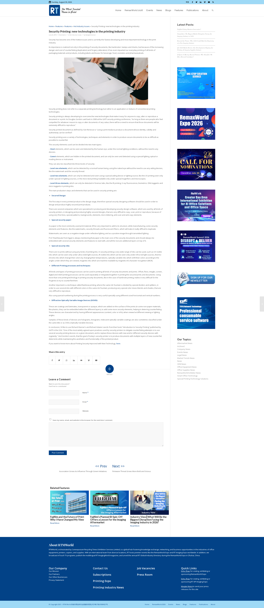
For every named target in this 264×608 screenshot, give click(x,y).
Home (51, 26)
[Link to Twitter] (197, 2)
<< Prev (101, 466)
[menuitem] (118, 10)
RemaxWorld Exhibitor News (189, 373)
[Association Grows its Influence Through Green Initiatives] (2, 304)
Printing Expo (102, 581)
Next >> (118, 466)
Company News (183, 349)
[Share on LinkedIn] (74, 360)
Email (85, 402)
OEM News (181, 364)
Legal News (182, 355)
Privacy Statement (56, 580)
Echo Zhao (185, 571)
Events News (182, 352)
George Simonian (91, 35)
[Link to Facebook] (192, 2)
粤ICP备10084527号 (101, 604)
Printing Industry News (108, 587)
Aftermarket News (184, 343)
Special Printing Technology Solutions (192, 379)
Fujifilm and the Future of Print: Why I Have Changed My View (67, 518)
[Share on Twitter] (59, 360)
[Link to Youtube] (209, 2)
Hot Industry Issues (82, 26)
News (179, 361)
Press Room (144, 574)
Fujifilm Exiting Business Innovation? (189, 29)
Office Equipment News (187, 367)
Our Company (58, 568)
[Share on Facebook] (52, 360)
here (118, 343)
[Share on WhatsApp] (66, 360)
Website (85, 411)
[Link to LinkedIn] (201, 2)
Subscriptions (102, 574)
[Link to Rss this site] (213, 2)
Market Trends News (186, 358)
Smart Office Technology (187, 375)
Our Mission (54, 571)
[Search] (212, 10)
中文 (187, 2)
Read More (54, 523)
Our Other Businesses (58, 577)
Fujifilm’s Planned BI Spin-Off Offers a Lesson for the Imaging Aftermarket (108, 519)
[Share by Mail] (81, 360)
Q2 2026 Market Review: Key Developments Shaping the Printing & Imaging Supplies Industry (195, 49)
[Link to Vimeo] (205, 2)
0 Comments (62, 35)
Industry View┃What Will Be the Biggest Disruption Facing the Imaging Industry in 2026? (148, 519)
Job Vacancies (146, 568)
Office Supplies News (186, 370)
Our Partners (54, 574)
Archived (181, 346)
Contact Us (100, 568)
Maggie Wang (186, 586)
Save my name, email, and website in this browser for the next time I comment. (83, 420)
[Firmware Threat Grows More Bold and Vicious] (262, 304)
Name (85, 392)
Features (59, 26)
